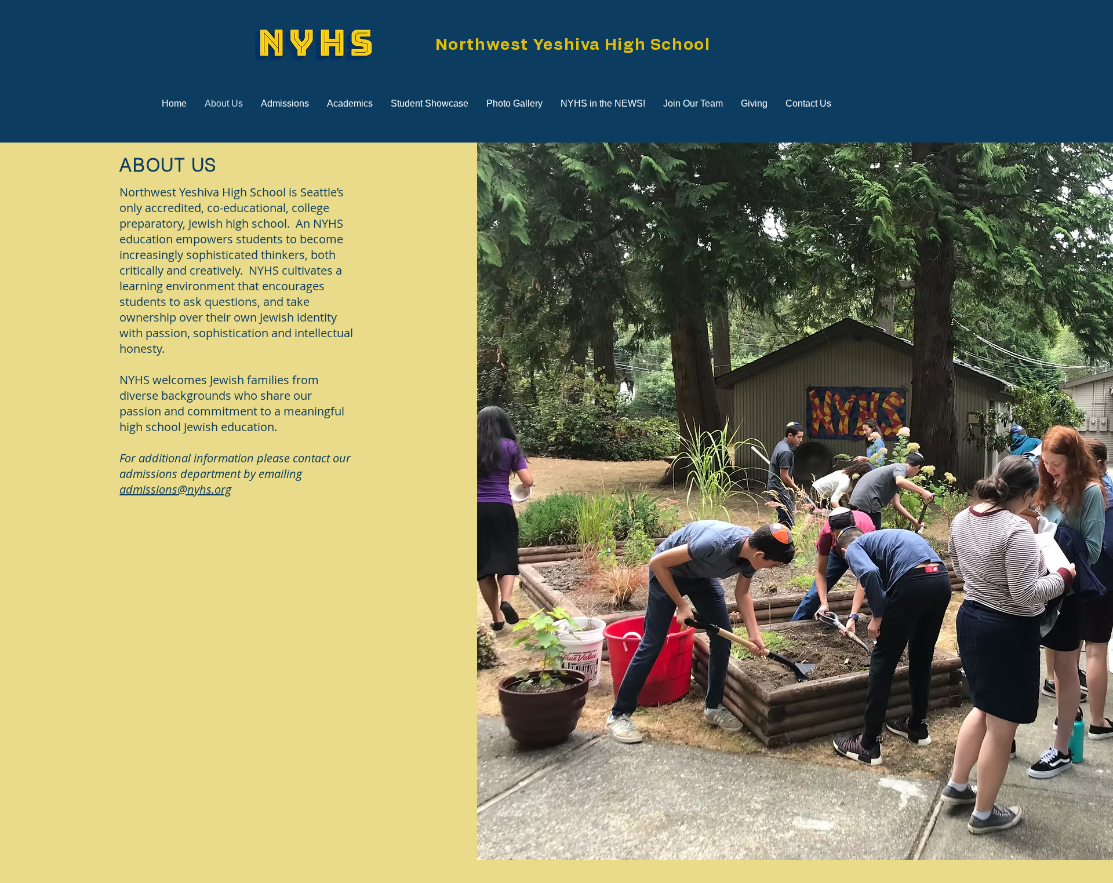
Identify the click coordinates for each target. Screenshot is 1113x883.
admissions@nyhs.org (175, 489)
